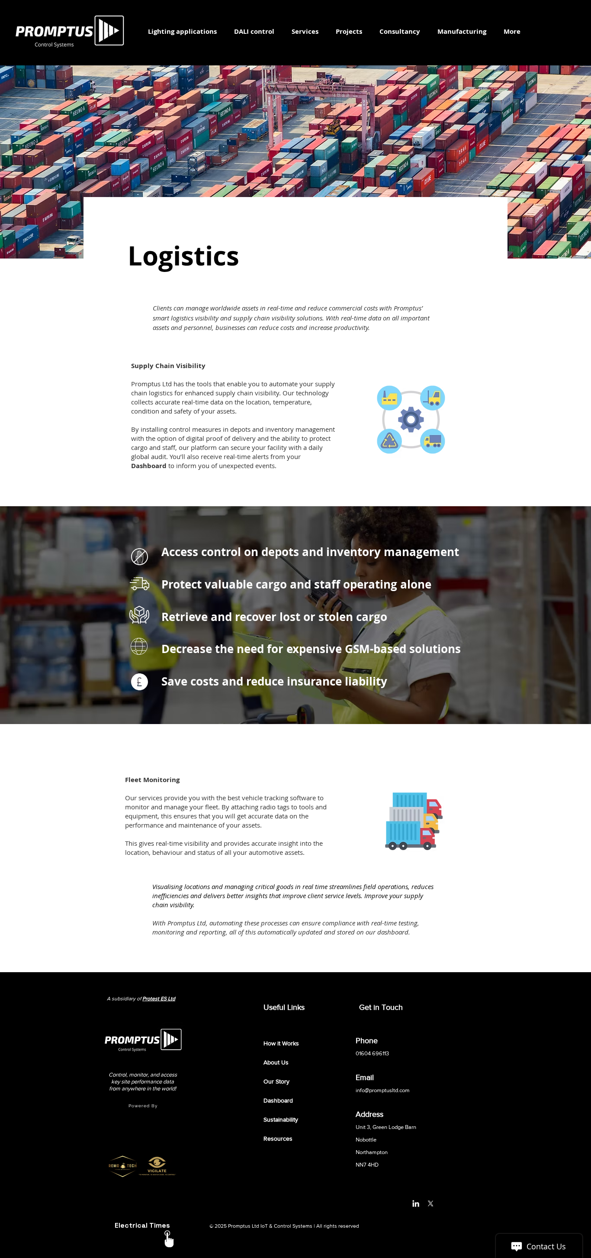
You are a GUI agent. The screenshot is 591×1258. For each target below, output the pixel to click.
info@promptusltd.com (383, 1090)
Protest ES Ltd (158, 999)
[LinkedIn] (416, 1203)
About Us (276, 1062)
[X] (430, 1203)
